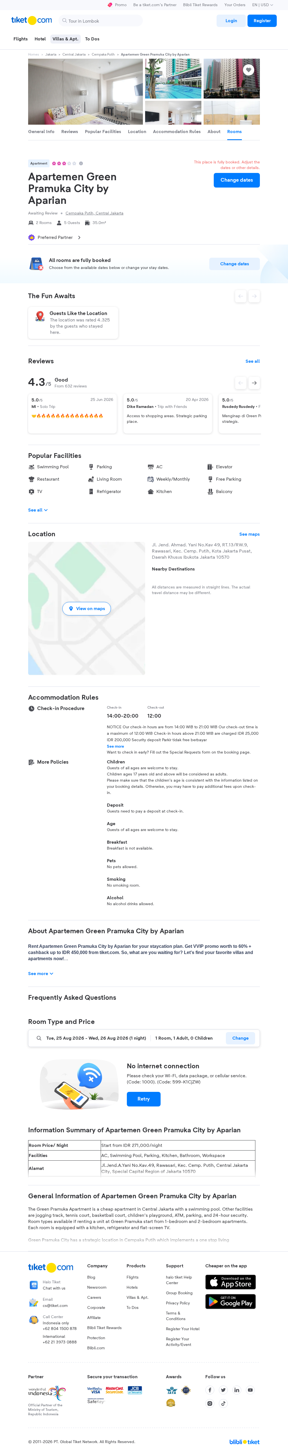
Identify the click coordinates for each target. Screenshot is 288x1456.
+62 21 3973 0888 (60, 1342)
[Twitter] (223, 1390)
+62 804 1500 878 (60, 1328)
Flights (133, 1277)
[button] (86, 608)
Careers (94, 1297)
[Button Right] (254, 383)
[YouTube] (250, 1390)
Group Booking (179, 1293)
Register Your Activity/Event (178, 1342)
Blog (91, 1277)
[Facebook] (209, 1390)
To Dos (133, 1307)
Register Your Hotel (182, 1329)
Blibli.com (96, 1348)
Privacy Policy (178, 1303)
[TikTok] (223, 1403)
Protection (96, 1338)
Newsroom (97, 1287)
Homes (33, 54)
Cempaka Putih (103, 54)
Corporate (96, 1307)
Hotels (132, 1287)
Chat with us (54, 1288)
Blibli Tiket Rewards (200, 5)
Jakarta (50, 54)
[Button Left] (240, 383)
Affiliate (94, 1317)
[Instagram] (209, 1403)
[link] (231, 21)
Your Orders (235, 5)
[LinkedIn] (236, 1390)
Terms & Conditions (176, 1316)
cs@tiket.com (55, 1305)
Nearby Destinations (173, 569)
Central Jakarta (74, 54)
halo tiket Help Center (179, 1280)
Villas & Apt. (137, 1297)
